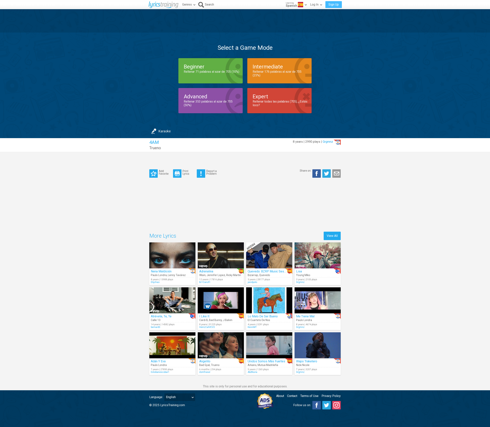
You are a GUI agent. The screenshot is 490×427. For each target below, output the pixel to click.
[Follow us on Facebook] (316, 405)
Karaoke (164, 131)
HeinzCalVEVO (207, 327)
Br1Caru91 (205, 282)
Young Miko (303, 275)
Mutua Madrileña (268, 365)
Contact (292, 396)
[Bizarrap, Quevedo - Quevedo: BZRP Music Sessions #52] (269, 255)
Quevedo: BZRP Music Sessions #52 (273, 271)
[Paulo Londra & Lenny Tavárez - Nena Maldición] (172, 255)
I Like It (204, 316)
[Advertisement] (245, 20)
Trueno (155, 148)
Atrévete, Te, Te (161, 316)
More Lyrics (162, 236)
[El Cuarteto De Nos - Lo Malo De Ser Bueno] (269, 300)
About (280, 396)
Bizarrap (253, 275)
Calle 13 (155, 320)
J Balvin (227, 320)
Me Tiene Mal (305, 316)
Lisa (299, 271)
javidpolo (252, 282)
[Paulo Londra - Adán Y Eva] (172, 345)
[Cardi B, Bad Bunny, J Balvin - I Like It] (221, 300)
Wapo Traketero (306, 361)
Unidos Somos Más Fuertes (266, 361)
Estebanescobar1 (160, 372)
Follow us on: (302, 405)
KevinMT (252, 327)
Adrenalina (206, 271)
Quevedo (264, 275)
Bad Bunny (215, 320)
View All (332, 236)
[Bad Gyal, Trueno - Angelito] (221, 345)
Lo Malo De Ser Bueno (263, 316)
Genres (187, 4)
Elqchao (155, 282)
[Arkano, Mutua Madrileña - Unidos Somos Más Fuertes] (269, 345)
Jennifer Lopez (216, 275)
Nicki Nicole (303, 365)
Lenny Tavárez (177, 275)
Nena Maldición (161, 271)
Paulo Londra (159, 275)
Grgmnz (328, 141)
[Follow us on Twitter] (326, 405)
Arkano (252, 365)
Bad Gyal (204, 365)
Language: (156, 397)
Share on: (305, 170)
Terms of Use (309, 396)
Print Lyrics (186, 172)
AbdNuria (252, 372)
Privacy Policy (331, 396)
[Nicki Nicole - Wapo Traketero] (318, 345)
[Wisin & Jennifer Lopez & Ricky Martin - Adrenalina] (221, 255)
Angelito (204, 361)
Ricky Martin (233, 275)
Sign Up (333, 4)
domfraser (204, 372)
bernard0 (155, 327)
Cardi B (203, 320)
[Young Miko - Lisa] (318, 255)
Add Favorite (164, 172)
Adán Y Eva (158, 361)
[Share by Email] (336, 173)
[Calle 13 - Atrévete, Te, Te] (172, 300)
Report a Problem (211, 172)
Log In (314, 4)
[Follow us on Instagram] (336, 405)
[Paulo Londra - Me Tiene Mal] (318, 300)
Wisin (202, 275)
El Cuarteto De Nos (259, 320)
